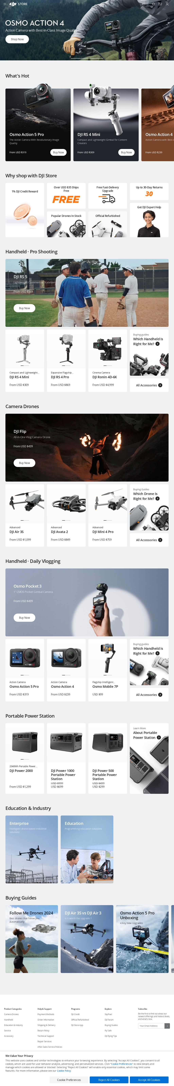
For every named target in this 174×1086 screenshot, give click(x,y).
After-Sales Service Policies (50, 1046)
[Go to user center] (167, 4)
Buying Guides (111, 1025)
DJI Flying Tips (111, 1036)
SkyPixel (108, 1014)
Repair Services (44, 1041)
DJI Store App (77, 1025)
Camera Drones (11, 1014)
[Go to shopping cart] (160, 4)
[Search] (153, 4)
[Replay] (160, 267)
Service (7, 1030)
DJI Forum (109, 1019)
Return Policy (43, 1030)
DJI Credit (75, 1014)
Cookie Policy (64, 1070)
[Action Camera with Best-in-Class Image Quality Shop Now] (87, 59)
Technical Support (46, 1036)
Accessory (8, 1036)
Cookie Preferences (121, 1063)
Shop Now (17, 39)
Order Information (46, 1019)
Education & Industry (13, 1025)
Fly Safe (108, 1030)
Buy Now (58, 152)
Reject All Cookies (109, 1080)
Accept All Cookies (149, 1080)
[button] (75, 58)
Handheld (8, 1019)
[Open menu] (4, 4)
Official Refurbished (80, 1019)
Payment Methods (46, 1014)
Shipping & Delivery (46, 1025)
